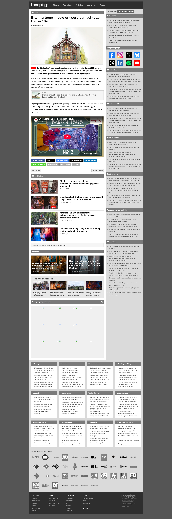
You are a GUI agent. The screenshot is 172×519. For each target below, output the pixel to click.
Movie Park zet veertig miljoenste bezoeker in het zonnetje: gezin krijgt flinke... (127, 429)
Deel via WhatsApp (38, 164)
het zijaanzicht (73, 81)
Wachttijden (67, 5)
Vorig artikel (36, 170)
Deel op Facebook (38, 160)
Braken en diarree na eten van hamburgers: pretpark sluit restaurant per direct (47, 265)
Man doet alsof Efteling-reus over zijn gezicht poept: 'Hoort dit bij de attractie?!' (43, 377)
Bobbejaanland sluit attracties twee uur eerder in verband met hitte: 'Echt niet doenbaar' (128, 406)
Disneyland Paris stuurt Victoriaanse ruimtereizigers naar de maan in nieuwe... (43, 443)
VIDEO (54, 207)
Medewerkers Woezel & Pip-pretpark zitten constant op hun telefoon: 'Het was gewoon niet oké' (124, 190)
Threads (68, 508)
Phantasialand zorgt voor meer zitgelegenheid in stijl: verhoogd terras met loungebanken (72, 429)
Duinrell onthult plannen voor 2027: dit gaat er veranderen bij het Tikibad (44, 399)
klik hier (63, 245)
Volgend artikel (97, 170)
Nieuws (56, 5)
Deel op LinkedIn (90, 160)
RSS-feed (52, 500)
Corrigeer (76, 164)
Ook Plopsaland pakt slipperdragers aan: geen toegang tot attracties (70, 411)
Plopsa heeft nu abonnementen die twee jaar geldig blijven (72, 398)
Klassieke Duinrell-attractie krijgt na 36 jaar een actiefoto (44, 405)
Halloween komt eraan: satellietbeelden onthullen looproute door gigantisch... (70, 370)
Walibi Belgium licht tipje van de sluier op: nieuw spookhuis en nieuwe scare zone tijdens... (100, 399)
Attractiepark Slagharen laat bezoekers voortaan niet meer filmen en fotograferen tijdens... (128, 377)
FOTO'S (53, 191)
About (102, 5)
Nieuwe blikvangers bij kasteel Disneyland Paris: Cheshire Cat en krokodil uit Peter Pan (44, 429)
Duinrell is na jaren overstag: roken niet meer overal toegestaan (43, 411)
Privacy (34, 510)
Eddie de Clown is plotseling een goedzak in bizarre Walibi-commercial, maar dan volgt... (100, 370)
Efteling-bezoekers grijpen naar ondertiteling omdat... (57, 293)
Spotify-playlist (54, 503)
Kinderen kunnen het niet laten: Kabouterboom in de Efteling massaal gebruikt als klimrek (78, 215)
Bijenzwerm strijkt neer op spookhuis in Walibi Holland (98, 383)
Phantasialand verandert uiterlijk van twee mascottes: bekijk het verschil (72, 436)
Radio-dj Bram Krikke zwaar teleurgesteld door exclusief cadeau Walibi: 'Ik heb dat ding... (100, 377)
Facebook (69, 498)
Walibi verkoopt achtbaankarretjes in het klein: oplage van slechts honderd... (99, 413)
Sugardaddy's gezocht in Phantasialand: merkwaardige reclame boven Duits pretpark (71, 443)
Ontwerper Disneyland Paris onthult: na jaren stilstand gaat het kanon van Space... (43, 436)
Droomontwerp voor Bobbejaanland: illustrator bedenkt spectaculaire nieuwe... (128, 413)
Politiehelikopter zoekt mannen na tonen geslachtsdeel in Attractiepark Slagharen (127, 384)
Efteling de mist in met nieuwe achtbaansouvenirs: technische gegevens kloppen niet (79, 183)
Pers (84, 500)
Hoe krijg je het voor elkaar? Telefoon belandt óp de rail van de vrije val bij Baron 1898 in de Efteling (85, 264)
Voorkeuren (91, 5)
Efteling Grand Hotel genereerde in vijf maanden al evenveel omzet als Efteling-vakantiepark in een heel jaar (125, 202)
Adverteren (86, 503)
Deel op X (50, 160)
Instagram (69, 500)
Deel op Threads (76, 160)
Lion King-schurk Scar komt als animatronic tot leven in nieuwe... (93, 293)
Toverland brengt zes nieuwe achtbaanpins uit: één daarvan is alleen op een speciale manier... (72, 384)
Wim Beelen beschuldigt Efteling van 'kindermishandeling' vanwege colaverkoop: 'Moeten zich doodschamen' (122, 154)
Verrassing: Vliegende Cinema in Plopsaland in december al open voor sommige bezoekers (72, 404)
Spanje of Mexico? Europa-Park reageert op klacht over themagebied (100, 433)
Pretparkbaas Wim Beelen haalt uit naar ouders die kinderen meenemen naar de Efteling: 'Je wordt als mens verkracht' (125, 91)
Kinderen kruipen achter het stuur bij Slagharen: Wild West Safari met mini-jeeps (127, 370)
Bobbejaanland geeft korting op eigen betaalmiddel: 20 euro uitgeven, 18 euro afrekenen (128, 399)
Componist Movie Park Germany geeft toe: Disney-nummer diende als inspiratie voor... (128, 443)
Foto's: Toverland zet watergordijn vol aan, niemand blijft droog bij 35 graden (71, 377)
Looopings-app (54, 498)
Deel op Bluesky (62, 160)
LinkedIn (69, 510)
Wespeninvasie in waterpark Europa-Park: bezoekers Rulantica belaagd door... (99, 441)
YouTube (52, 505)
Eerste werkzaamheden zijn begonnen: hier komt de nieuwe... (76, 293)
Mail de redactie (88, 498)
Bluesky (68, 505)
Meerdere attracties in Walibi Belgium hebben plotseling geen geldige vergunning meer (100, 406)
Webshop (79, 5)
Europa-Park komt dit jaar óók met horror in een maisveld (99, 427)
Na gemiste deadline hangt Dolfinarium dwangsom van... (39, 293)
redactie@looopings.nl (126, 11)
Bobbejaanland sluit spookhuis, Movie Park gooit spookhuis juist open (128, 436)
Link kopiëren (65, 164)
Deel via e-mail (53, 164)
